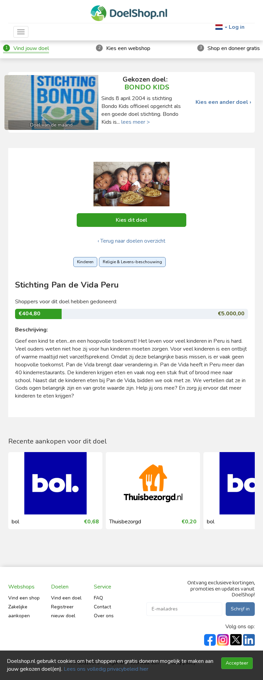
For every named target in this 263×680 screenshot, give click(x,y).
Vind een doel (66, 598)
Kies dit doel (131, 220)
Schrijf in (240, 609)
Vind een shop (24, 598)
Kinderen (85, 262)
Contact (102, 607)
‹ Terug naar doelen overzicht (131, 241)
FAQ (98, 598)
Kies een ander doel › (223, 102)
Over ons (104, 615)
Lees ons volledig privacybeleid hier (106, 669)
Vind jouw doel (31, 48)
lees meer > (135, 122)
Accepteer (237, 663)
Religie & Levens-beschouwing (132, 262)
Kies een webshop (128, 48)
